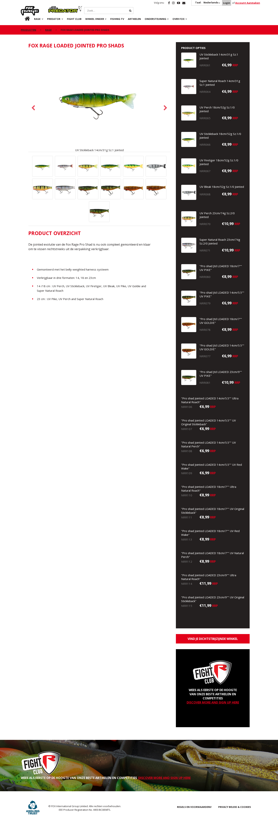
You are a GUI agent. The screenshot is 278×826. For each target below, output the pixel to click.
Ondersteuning (155, 19)
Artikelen (134, 19)
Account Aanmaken (247, 3)
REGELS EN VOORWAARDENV (194, 807)
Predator (54, 8)
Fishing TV (117, 19)
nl (24, 19)
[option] (99, 102)
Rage (24, 8)
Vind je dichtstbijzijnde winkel (213, 639)
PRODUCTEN (28, 30)
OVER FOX (178, 19)
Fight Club (74, 19)
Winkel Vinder (94, 19)
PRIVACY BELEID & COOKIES (234, 807)
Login (226, 3)
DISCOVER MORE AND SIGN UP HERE (213, 702)
